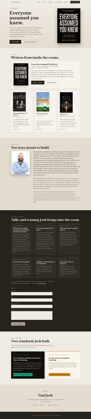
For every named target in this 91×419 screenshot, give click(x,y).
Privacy (57, 415)
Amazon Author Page (53, 405)
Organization (14, 303)
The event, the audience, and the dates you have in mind (25, 310)
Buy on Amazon (51, 82)
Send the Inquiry (18, 324)
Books (39, 2)
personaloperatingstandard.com (59, 374)
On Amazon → (16, 129)
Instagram (35, 405)
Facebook (41, 405)
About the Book (37, 82)
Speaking (50, 2)
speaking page (42, 283)
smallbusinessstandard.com (23, 374)
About (44, 2)
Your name (13, 291)
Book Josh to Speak (30, 41)
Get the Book (75, 2)
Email (12, 297)
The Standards (58, 2)
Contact (66, 2)
